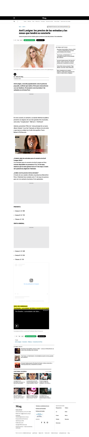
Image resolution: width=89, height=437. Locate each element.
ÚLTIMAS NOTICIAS (62, 47)
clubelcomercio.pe (27, 433)
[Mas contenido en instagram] (47, 422)
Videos (66, 408)
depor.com (41, 433)
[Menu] (15, 18)
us (56, 411)
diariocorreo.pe (54, 433)
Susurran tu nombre (49, 21)
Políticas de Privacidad (41, 408)
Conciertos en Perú (37, 342)
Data (66, 411)
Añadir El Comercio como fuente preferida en (58, 26)
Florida (25, 21)
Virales (57, 419)
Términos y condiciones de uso (42, 405)
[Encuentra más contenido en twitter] (18, 40)
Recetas (67, 419)
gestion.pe (35, 433)
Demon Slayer (56, 21)
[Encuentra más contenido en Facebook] (15, 40)
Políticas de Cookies (40, 411)
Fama (57, 415)
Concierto (24, 342)
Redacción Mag (19, 76)
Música (30, 342)
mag (69, 433)
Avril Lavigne (18, 342)
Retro (66, 415)
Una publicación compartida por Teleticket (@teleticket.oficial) (31, 300)
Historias (58, 423)
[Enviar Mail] (14, 76)
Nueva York (38, 21)
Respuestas (59, 408)
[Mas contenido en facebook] (41, 422)
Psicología (43, 21)
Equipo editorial (19, 409)
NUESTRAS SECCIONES (60, 405)
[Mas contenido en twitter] (44, 422)
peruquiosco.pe (62, 433)
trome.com (47, 433)
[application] (31, 319)
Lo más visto (18, 346)
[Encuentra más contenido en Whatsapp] (21, 40)
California (29, 21)
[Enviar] (14, 21)
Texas (33, 21)
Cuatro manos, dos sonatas (65, 21)
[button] (17, 326)
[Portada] (19, 408)
